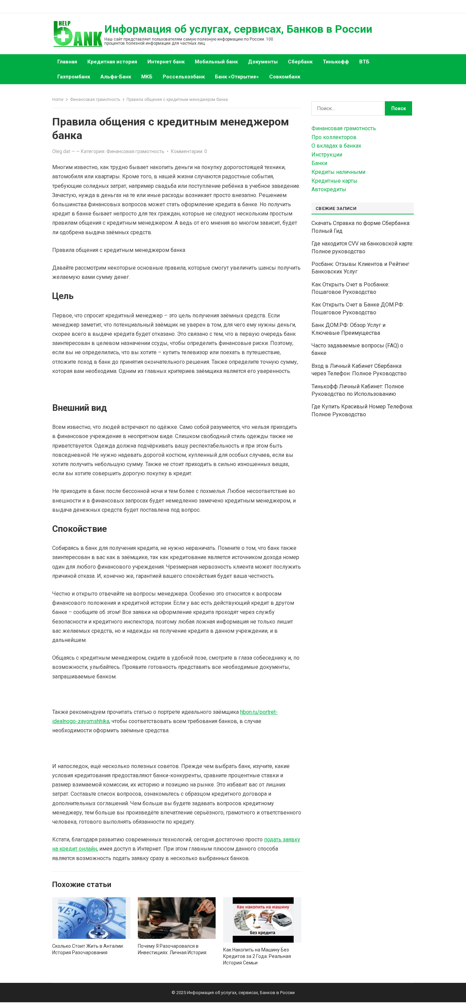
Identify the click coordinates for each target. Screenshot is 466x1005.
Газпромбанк (73, 77)
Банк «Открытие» (237, 77)
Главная (67, 62)
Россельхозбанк (184, 77)
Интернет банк (166, 62)
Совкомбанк (284, 77)
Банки (319, 163)
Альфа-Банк (115, 77)
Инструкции (326, 154)
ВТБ (364, 62)
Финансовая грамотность (95, 99)
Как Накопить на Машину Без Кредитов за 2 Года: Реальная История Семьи (257, 956)
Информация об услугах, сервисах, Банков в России (238, 29)
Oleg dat (61, 151)
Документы (263, 62)
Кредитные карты (334, 181)
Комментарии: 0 (189, 151)
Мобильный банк (216, 62)
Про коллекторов (333, 137)
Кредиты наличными (338, 172)
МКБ (146, 77)
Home (57, 99)
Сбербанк (300, 62)
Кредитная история (112, 62)
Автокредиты (328, 189)
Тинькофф (336, 62)
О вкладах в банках (336, 145)
